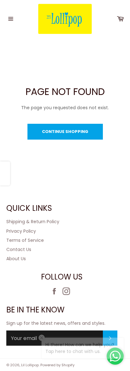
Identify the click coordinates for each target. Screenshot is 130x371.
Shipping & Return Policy (32, 221)
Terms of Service (25, 240)
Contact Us (18, 249)
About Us (16, 258)
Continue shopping (65, 132)
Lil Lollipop (30, 365)
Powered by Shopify (57, 365)
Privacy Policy (21, 231)
